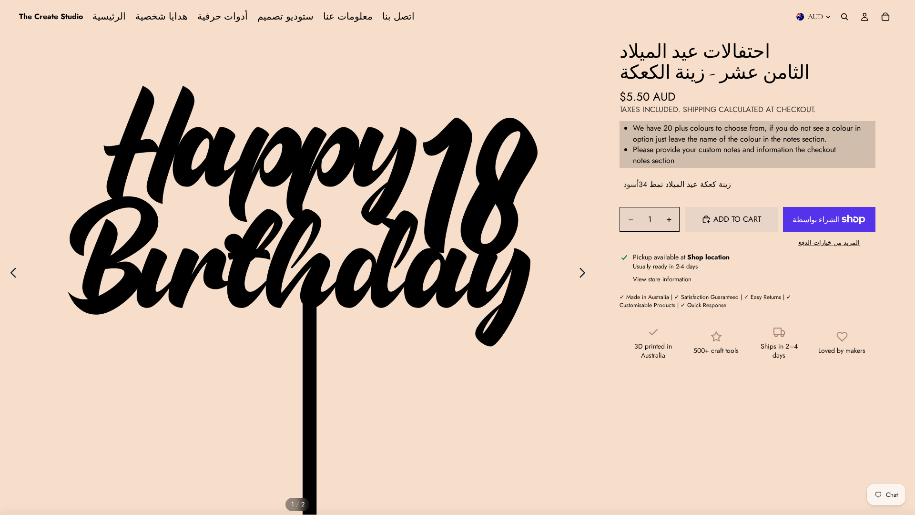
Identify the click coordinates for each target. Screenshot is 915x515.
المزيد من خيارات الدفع (829, 242)
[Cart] (885, 16)
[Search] (844, 16)
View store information (662, 279)
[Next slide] (585, 274)
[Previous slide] (10, 274)
